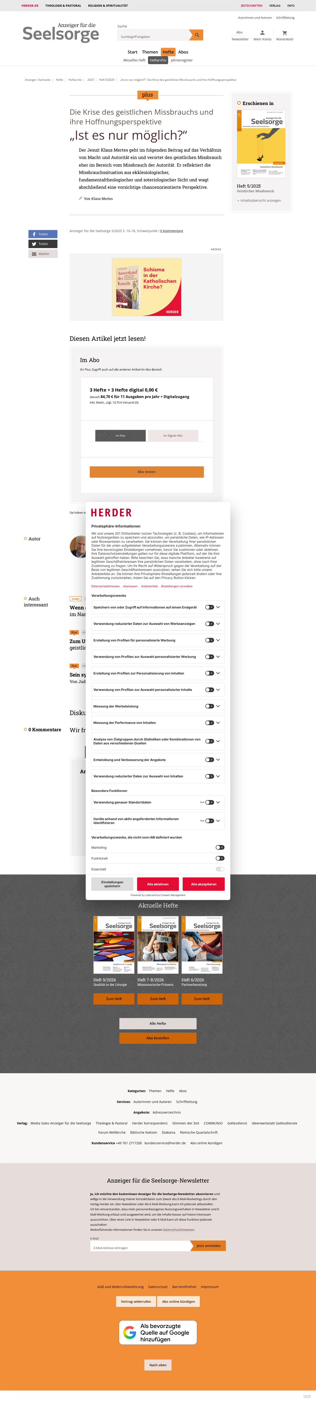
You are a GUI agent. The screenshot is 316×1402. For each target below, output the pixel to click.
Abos (183, 52)
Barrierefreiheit (184, 1287)
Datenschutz (158, 1287)
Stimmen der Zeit (185, 1123)
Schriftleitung (285, 17)
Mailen (44, 254)
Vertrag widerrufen (136, 1301)
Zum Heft (114, 999)
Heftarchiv (158, 60)
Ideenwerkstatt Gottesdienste (274, 1123)
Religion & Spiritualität (108, 5)
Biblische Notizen (143, 1132)
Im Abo (120, 435)
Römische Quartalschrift (199, 1132)
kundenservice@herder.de (165, 1143)
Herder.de (30, 5)
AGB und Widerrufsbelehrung (120, 1287)
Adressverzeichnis (167, 1112)
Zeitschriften (251, 5)
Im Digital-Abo (173, 435)
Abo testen (147, 472)
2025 (90, 79)
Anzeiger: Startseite (37, 79)
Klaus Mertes (102, 198)
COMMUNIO (213, 1123)
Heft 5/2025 (107, 79)
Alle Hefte (158, 1023)
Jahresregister (182, 60)
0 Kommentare (171, 231)
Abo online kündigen (206, 1143)
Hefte (168, 52)
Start (132, 52)
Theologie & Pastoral (63, 5)
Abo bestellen (157, 1038)
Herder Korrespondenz (150, 1123)
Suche (122, 26)
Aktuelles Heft (134, 60)
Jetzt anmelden (209, 1245)
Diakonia (168, 1132)
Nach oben (158, 1365)
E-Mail (94, 1238)
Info (290, 5)
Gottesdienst (237, 1123)
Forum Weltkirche (112, 1132)
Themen (150, 52)
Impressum (210, 1287)
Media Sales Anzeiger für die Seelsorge (61, 1123)
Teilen (43, 234)
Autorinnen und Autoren (255, 17)
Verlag (274, 5)
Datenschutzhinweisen (178, 1230)
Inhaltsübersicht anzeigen (261, 200)
